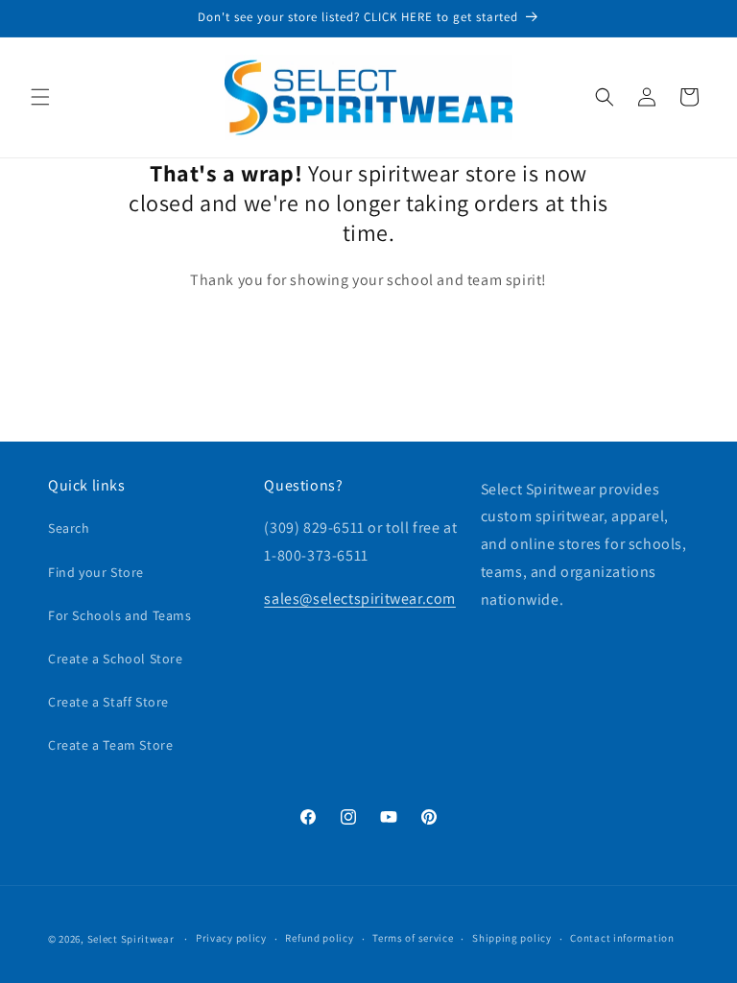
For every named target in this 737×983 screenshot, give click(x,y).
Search (69, 528)
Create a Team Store (110, 745)
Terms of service (412, 938)
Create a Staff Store (108, 701)
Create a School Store (115, 658)
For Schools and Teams (120, 615)
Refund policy (319, 938)
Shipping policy (512, 938)
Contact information (622, 938)
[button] (40, 97)
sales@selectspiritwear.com (360, 598)
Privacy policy (231, 938)
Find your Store (96, 572)
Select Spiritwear (131, 939)
